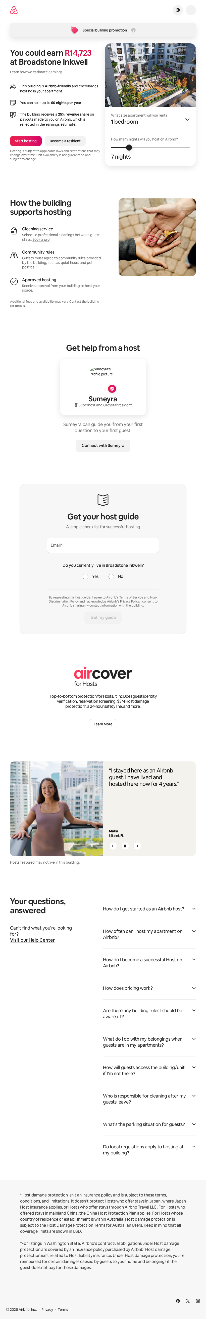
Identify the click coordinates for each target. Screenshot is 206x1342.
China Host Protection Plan (111, 1213)
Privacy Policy (129, 601)
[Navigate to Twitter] (188, 1301)
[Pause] (125, 846)
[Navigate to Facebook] (178, 1301)
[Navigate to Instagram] (198, 1301)
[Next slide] (137, 846)
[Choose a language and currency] (178, 10)
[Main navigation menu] (191, 10)
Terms (63, 1309)
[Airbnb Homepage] (14, 10)
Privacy (47, 1309)
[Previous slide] (113, 846)
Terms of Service (131, 597)
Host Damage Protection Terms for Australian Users (94, 1225)
